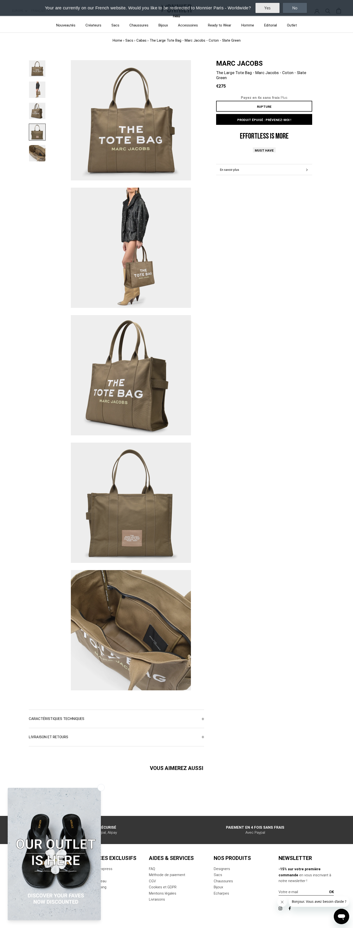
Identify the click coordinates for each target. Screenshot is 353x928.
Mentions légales (162, 893)
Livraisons (157, 899)
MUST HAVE (264, 150)
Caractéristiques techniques (56, 719)
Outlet (292, 25)
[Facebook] (290, 908)
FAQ (152, 869)
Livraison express (98, 869)
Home (117, 40)
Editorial (270, 25)
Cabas (141, 40)
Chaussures (138, 25)
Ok (331, 892)
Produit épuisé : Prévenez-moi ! (264, 120)
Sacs (115, 25)
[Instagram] (280, 908)
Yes (267, 8)
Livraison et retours (48, 737)
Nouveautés (65, 25)
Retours (90, 875)
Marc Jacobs (239, 63)
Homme (247, 25)
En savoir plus (229, 170)
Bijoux (163, 25)
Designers (222, 869)
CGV (152, 881)
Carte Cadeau (95, 881)
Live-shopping (95, 887)
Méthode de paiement (167, 875)
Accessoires (188, 25)
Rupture (264, 106)
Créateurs (93, 25)
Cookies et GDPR (162, 887)
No (295, 8)
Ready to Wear (219, 25)
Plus (284, 97)
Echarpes (221, 893)
